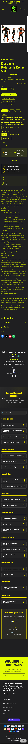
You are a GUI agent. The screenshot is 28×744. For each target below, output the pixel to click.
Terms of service (10, 738)
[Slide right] (17, 55)
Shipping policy (19, 738)
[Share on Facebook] (2, 336)
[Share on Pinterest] (10, 336)
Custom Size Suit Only (9, 101)
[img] (14, 354)
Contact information (14, 740)
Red (12, 110)
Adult (10, 89)
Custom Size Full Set (8, 105)
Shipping (9, 76)
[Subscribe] (23, 675)
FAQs (4, 714)
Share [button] (4, 332)
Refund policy (13, 736)
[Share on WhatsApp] (13, 336)
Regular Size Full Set (8, 98)
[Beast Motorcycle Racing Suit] (14, 371)
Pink (18, 110)
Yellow (4, 114)
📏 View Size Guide (22, 83)
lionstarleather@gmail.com (14, 624)
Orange (5, 110)
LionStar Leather (13, 734)
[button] (3, 9)
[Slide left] (10, 55)
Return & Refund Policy (9, 703)
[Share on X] (6, 336)
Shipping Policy (7, 710)
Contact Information (8, 707)
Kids (4, 89)
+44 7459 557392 (14, 629)
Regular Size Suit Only (9, 94)
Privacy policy (20, 736)
